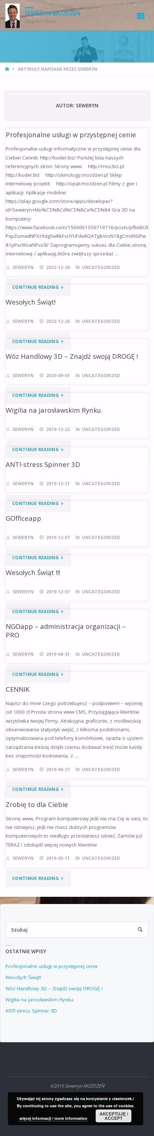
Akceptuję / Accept (114, 1116)
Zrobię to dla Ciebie (37, 804)
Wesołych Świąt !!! (33, 572)
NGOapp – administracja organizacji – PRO (66, 630)
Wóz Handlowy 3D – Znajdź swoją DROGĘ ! (72, 356)
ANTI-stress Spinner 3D (43, 464)
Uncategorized (101, 267)
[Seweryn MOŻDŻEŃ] (12, 15)
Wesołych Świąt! (31, 301)
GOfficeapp (23, 518)
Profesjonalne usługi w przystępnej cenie (71, 134)
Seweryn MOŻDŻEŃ (53, 13)
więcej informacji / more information (53, 1118)
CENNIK (17, 689)
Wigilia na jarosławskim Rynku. (54, 409)
